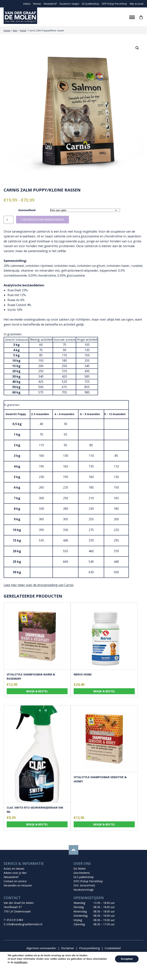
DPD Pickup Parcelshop (114, 3)
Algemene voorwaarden (41, 948)
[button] (137, 48)
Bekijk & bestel (37, 691)
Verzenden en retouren (18, 885)
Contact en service (15, 881)
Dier (15, 30)
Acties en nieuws (14, 868)
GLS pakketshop (90, 3)
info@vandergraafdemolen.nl (24, 924)
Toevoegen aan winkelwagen (42, 219)
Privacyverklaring (89, 948)
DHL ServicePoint (84, 885)
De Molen (80, 868)
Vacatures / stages (69, 3)
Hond (23, 30)
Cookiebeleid (113, 948)
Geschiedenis (82, 873)
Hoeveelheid (26, 210)
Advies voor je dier (15, 873)
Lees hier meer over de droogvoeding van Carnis (39, 585)
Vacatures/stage (84, 889)
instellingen (20, 962)
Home (7, 30)
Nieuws (37, 3)
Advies (26, 3)
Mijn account (136, 3)
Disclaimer (67, 948)
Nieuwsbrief (50, 3)
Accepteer (127, 959)
